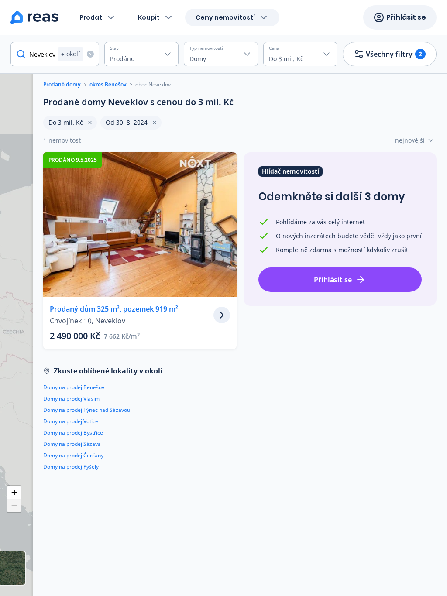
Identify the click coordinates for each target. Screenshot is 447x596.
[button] (14, 492)
